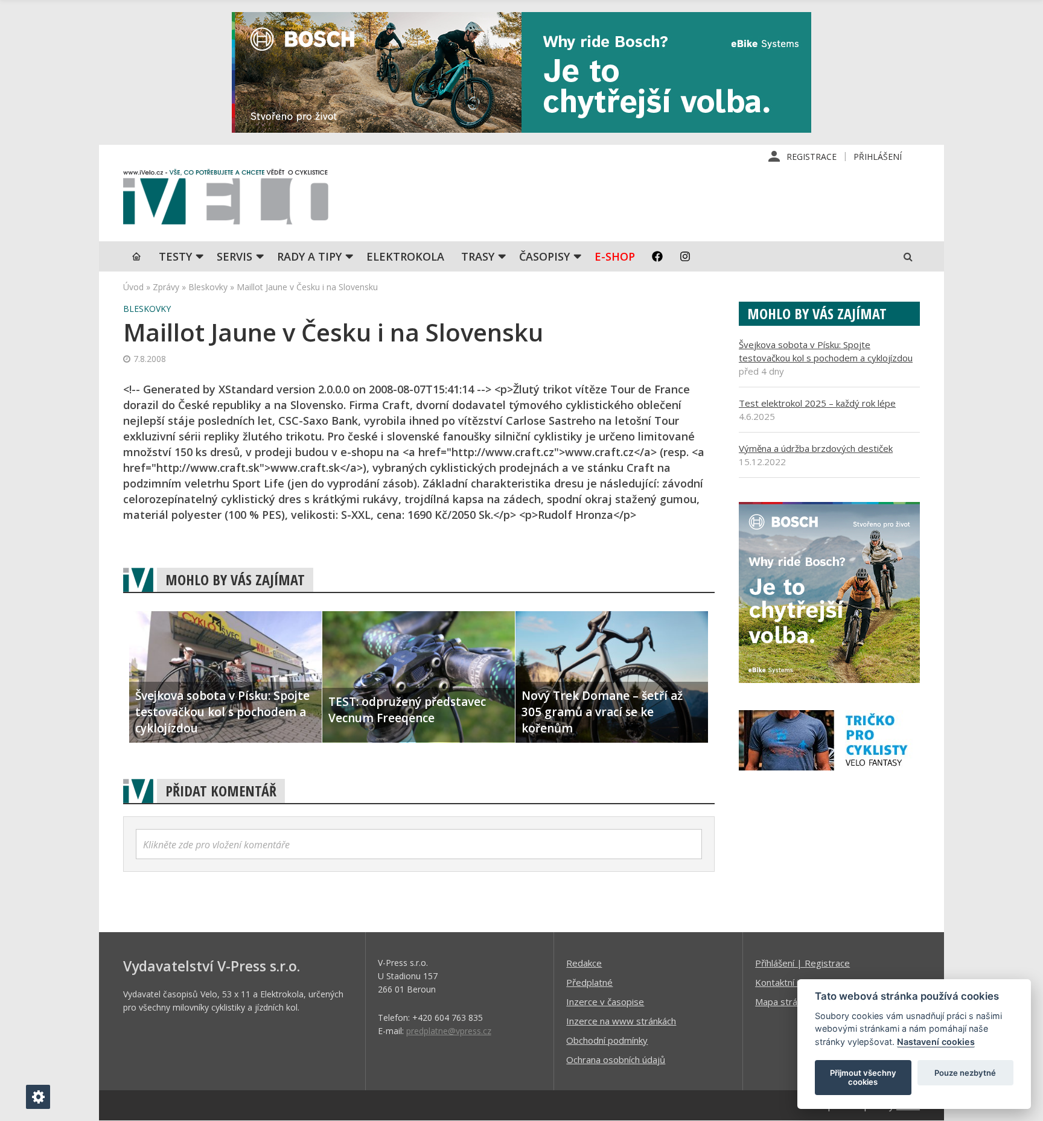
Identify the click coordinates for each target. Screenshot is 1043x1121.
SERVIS (234, 256)
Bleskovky (208, 287)
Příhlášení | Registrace (802, 963)
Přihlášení (877, 156)
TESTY (175, 256)
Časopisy (544, 256)
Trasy (477, 256)
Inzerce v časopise (605, 1002)
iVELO (225, 199)
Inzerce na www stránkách (621, 1021)
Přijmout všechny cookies (863, 1077)
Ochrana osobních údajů (615, 1059)
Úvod (133, 287)
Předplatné (589, 982)
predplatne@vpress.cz (448, 1031)
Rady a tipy (309, 256)
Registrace (811, 156)
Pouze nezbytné (965, 1073)
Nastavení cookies (936, 1042)
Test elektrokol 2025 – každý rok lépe (817, 403)
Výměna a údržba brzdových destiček (816, 448)
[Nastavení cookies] (38, 1097)
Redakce (584, 963)
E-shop (615, 256)
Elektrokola (405, 256)
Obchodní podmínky (607, 1040)
